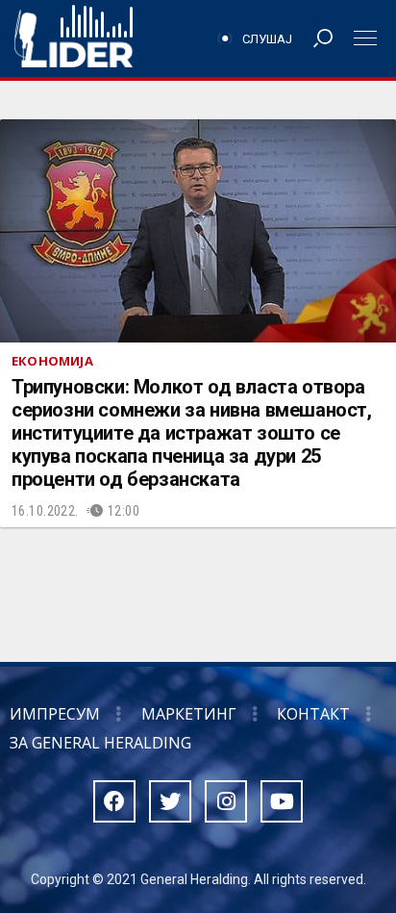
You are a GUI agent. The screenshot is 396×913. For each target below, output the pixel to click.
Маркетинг (188, 713)
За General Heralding (100, 742)
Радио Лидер (73, 38)
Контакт (313, 713)
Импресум (55, 713)
